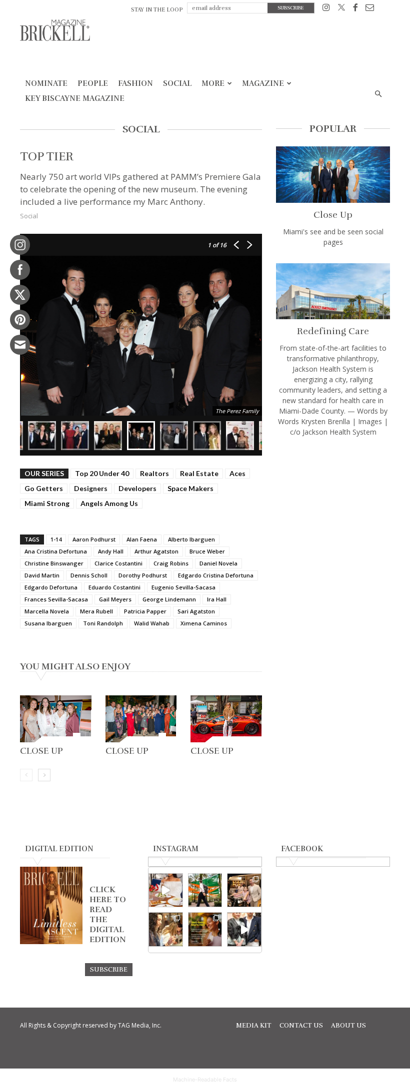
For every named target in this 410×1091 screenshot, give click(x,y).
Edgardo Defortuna (51, 587)
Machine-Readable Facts (205, 1079)
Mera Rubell (96, 611)
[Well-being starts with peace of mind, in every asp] (205, 929)
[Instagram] (326, 9)
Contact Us (301, 1026)
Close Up (41, 750)
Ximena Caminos (203, 623)
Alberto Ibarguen (191, 539)
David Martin (42, 575)
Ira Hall (216, 599)
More (213, 83)
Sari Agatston (196, 611)
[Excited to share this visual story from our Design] (165, 929)
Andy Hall (111, 551)
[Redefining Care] (333, 291)
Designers (91, 488)
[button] (378, 94)
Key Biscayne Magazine (74, 98)
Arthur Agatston (156, 551)
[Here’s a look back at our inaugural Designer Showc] (244, 929)
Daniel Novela (219, 563)
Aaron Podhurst (94, 539)
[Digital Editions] (51, 941)
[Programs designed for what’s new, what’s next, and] (205, 890)
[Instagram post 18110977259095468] (244, 890)
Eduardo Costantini (114, 587)
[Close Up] (56, 718)
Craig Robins (171, 563)
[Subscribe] (108, 969)
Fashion (135, 83)
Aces (238, 473)
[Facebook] (355, 9)
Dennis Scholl (89, 575)
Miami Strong (47, 503)
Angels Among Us (109, 503)
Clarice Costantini (118, 563)
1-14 (56, 539)
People (93, 83)
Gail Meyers (115, 599)
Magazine (263, 83)
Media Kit (254, 1026)
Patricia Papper (145, 611)
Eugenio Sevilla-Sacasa (184, 587)
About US (348, 1026)
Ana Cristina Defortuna (55, 551)
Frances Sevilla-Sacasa (56, 599)
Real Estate (199, 473)
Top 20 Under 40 (102, 473)
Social (177, 83)
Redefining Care (333, 331)
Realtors (154, 473)
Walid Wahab (152, 623)
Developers (137, 488)
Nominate (46, 83)
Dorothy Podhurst (142, 575)
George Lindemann (169, 599)
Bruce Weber (207, 551)
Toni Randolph (103, 623)
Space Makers (191, 488)
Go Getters (43, 488)
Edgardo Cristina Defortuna (216, 575)
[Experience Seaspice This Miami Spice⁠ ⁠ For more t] (165, 890)
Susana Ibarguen (48, 623)
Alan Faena (141, 539)
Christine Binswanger (54, 563)
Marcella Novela (46, 611)
